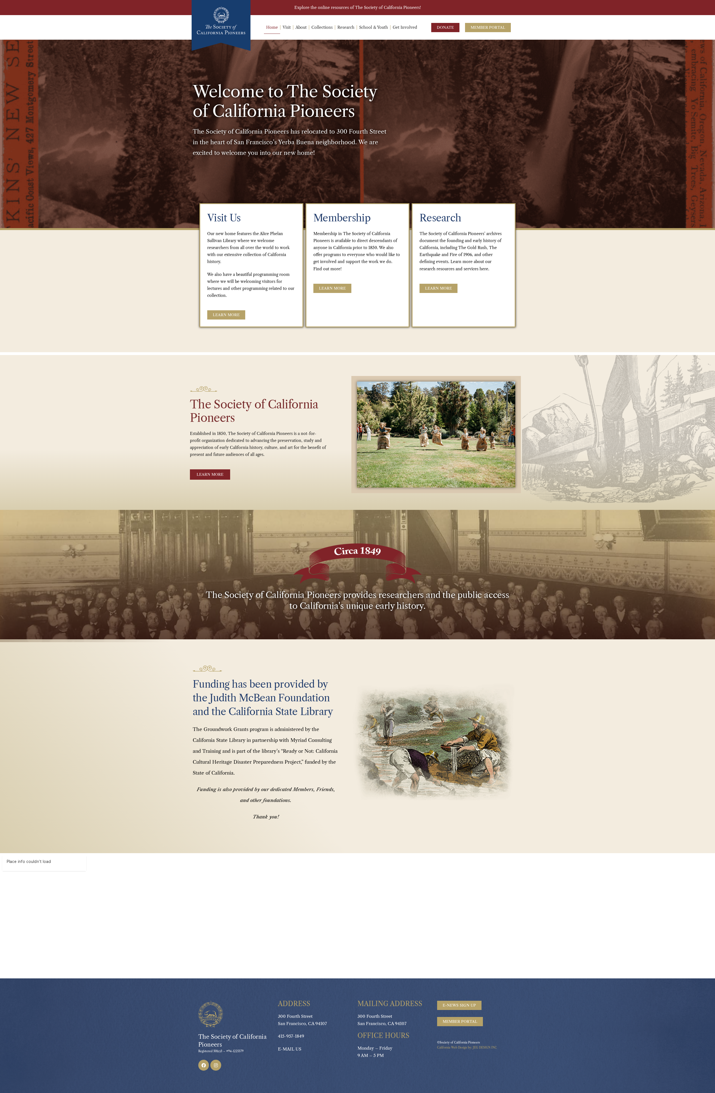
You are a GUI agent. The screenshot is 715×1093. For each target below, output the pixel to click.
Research (345, 27)
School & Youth (373, 27)
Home (272, 27)
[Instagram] (215, 1065)
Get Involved (405, 27)
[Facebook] (203, 1065)
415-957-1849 (291, 1036)
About (301, 27)
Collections (322, 27)
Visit (287, 27)
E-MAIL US (289, 1049)
